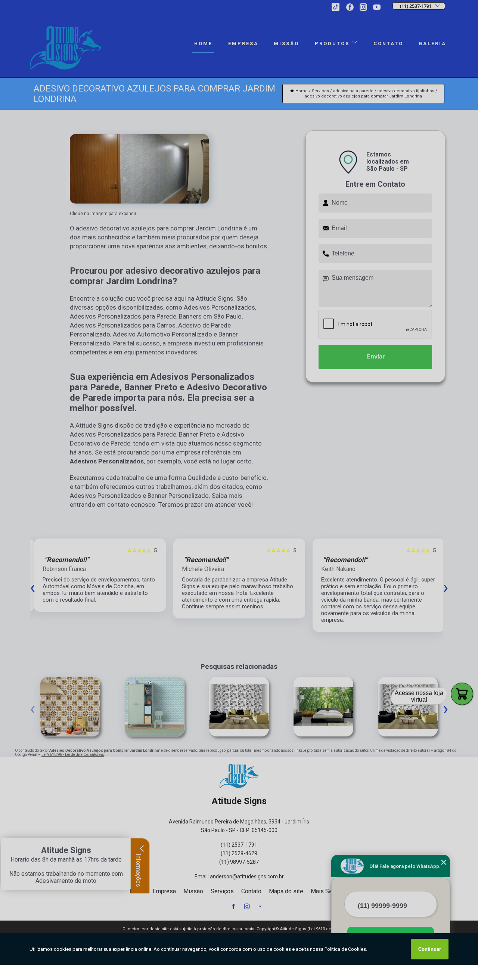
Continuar (429, 949)
